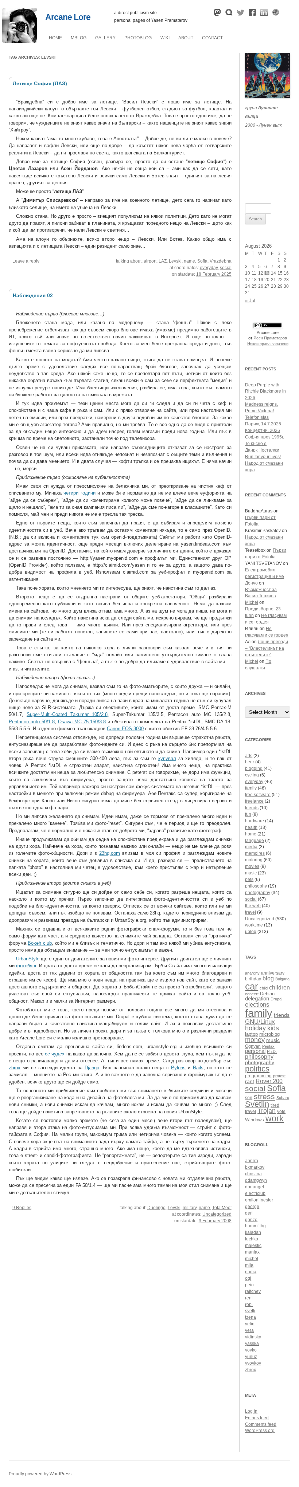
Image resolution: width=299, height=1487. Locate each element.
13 (266, 273)
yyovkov (253, 1363)
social (226, 267)
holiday (255, 1028)
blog (268, 978)
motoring (254, 860)
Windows (254, 1119)
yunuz (251, 1356)
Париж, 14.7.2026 (263, 424)
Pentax (268, 1046)
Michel (251, 602)
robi (249, 1304)
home (250, 834)
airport (150, 261)
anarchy (252, 973)
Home (55, 37)
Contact (212, 37)
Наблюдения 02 (33, 295)
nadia (250, 1272)
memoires (255, 853)
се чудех (55, 1054)
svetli (250, 1311)
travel (250, 912)
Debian (267, 993)
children (279, 987)
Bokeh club (39, 943)
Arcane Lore (67, 17)
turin (249, 615)
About (185, 37)
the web (253, 906)
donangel (254, 1187)
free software (258, 794)
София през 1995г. (264, 437)
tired (275, 1105)
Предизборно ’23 (263, 609)
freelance (254, 801)
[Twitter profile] (240, 14)
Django (92, 1067)
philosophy (256, 886)
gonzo (251, 1219)
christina (253, 1174)
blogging (254, 768)
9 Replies (21, 1207)
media (251, 847)
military (190, 1207)
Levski (175, 261)
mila (249, 1265)
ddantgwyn (256, 1180)
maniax (252, 1252)
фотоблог (26, 965)
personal (255, 1051)
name (189, 261)
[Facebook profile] (252, 14)
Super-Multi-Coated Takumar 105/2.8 (67, 714)
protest (279, 1076)
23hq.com (109, 853)
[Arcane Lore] (19, 41)
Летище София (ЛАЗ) (40, 83)
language (254, 840)
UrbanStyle (27, 958)
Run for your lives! (263, 457)
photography (257, 892)
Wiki (165, 37)
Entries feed (257, 1418)
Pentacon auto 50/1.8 (32, 721)
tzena (250, 1317)
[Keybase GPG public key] (275, 14)
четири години (79, 493)
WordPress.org (260, 1430)
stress (264, 1096)
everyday (209, 267)
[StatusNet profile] (229, 14)
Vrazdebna (221, 261)
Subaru (282, 1097)
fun (248, 814)
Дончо (251, 583)
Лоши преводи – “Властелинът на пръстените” (266, 648)
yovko (251, 1350)
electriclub (255, 1193)
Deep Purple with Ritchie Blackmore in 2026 (265, 391)
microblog (269, 1034)
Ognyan (253, 1046)
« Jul (250, 300)
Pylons (178, 1067)
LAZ (163, 261)
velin (250, 1324)
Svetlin (257, 1104)
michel (251, 1258)
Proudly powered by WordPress (40, 1473)
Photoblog (138, 37)
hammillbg (255, 1226)
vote (281, 1111)
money (255, 1039)
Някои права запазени (267, 344)
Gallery (105, 37)
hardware (254, 821)
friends (252, 808)
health (251, 827)
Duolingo (156, 1207)
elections (257, 1004)
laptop (251, 1034)
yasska (252, 1343)
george (252, 1206)
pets (249, 879)
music (251, 873)
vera (249, 1330)
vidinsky (253, 1337)
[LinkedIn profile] (264, 14)
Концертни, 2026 (262, 430)
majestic (253, 1245)
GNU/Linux (260, 1021)
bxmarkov (254, 1167)
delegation (257, 998)
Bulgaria (282, 979)
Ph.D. (272, 1051)
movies (252, 866)
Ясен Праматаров (270, 338)
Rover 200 (269, 1081)
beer (249, 762)
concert (252, 994)
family (251, 788)
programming (258, 1075)
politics (257, 1068)
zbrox (14, 1067)
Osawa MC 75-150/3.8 (82, 721)
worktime (254, 925)
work (274, 1118)
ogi (248, 1278)
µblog (78, 37)
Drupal (276, 999)
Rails (198, 1067)
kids (273, 1028)
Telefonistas (257, 417)
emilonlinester (259, 1200)
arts (248, 756)
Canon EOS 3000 (125, 728)
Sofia (202, 261)
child (264, 988)
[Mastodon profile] (217, 14)
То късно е (256, 443)
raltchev (253, 1291)
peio (249, 1285)
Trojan (266, 1110)
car (251, 986)
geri (249, 1213)
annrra (251, 1160)
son (248, 1097)
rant (249, 1081)
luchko (251, 1239)
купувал (167, 758)
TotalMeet (222, 1207)
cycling (252, 775)
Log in (251, 1411)
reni (249, 1298)
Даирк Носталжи (262, 450)
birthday (253, 978)
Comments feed (260, 1424)
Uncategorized (217, 1214)
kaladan (253, 1232)
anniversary (272, 973)
